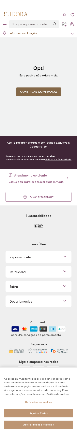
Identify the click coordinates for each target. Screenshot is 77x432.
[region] (38, 399)
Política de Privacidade (58, 159)
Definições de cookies (38, 402)
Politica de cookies (57, 394)
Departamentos (20, 301)
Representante (20, 257)
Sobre (13, 287)
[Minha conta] (64, 15)
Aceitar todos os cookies (38, 424)
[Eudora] (15, 15)
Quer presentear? (42, 197)
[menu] (5, 24)
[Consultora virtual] (64, 24)
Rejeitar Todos (38, 413)
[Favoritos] (72, 15)
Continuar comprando (38, 92)
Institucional (17, 272)
